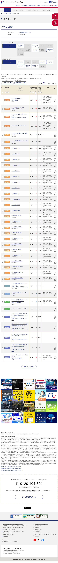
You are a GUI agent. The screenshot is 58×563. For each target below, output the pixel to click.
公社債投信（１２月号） (17, 278)
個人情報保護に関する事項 (8, 534)
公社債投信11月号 (16, 205)
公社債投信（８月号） (17, 255)
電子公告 (18, 5)
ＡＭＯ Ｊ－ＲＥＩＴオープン (19, 308)
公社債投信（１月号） (17, 215)
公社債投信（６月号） (17, 244)
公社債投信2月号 (16, 154)
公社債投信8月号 (16, 188)
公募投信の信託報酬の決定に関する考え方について (11, 470)
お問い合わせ (24, 5)
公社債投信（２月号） (17, 221)
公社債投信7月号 (16, 182)
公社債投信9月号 (16, 193)
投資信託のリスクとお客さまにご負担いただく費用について (15, 525)
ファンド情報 (5, 13)
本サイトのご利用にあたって (9, 529)
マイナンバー (6, 539)
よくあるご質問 (32, 5)
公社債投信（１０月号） (17, 266)
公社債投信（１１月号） (17, 272)
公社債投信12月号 (16, 210)
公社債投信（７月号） (17, 249)
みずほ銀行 (37, 527)
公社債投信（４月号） (17, 232)
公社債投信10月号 (16, 199)
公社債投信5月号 (16, 171)
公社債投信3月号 (16, 159)
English (54, 2)
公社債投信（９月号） (17, 261)
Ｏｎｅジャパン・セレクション (19, 125)
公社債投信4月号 (16, 165)
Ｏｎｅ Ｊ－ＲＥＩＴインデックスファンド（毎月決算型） (19, 301)
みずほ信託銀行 (38, 529)
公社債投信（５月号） (17, 238)
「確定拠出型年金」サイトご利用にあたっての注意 (13, 531)
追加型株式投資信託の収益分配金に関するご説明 (11, 466)
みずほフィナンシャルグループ (41, 524)
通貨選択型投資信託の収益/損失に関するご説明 (11, 468)
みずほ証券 (37, 531)
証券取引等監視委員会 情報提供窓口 (10, 541)
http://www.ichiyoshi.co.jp (24, 32)
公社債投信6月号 (16, 176)
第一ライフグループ (39, 525)
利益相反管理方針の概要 (8, 532)
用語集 (38, 5)
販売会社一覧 (11, 13)
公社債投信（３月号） (17, 226)
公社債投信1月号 (16, 148)
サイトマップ (45, 5)
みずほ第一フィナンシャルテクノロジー (43, 532)
